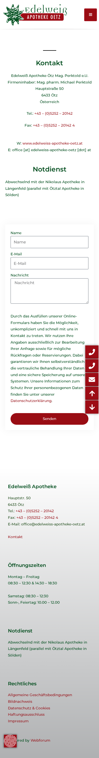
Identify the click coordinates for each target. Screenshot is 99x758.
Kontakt (15, 537)
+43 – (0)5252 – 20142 (53, 113)
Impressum (18, 721)
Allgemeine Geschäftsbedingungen (40, 695)
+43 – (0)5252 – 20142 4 (54, 125)
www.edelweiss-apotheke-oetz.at (52, 143)
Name (16, 233)
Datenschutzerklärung (31, 401)
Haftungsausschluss (26, 714)
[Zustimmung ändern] (10, 741)
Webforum (40, 740)
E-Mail (16, 254)
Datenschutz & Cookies (29, 708)
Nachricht (20, 275)
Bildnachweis (20, 701)
